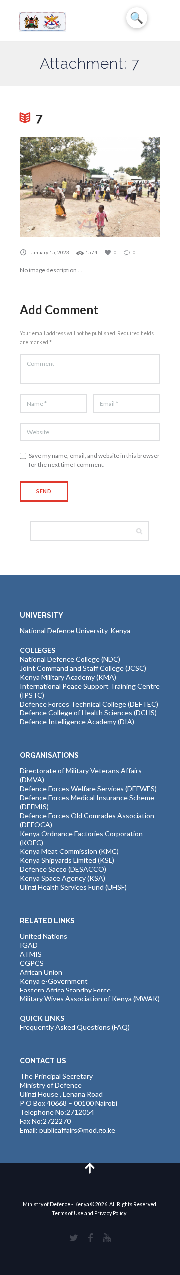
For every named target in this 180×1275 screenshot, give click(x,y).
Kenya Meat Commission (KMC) (69, 851)
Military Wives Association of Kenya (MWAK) (90, 998)
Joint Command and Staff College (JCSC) (83, 668)
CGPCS (32, 963)
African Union (41, 972)
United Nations (44, 936)
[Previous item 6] (55, 187)
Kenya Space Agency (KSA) (63, 878)
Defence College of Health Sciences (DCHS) (88, 712)
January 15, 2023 (50, 252)
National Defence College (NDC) (70, 659)
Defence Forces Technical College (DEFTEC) (89, 704)
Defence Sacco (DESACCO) (63, 869)
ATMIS (31, 954)
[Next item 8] (125, 187)
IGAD (29, 945)
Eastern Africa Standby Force (65, 990)
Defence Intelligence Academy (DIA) (77, 721)
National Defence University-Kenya (75, 630)
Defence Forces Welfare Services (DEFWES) (88, 788)
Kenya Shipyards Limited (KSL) (67, 860)
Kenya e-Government (54, 981)
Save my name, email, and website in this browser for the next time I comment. (94, 460)
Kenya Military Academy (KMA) (68, 677)
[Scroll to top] (90, 1167)
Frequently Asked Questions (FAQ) (75, 1027)
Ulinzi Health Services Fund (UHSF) (73, 887)
